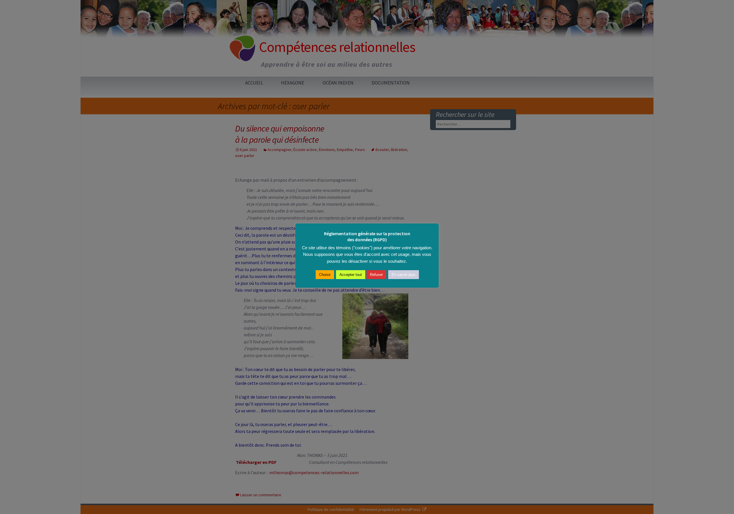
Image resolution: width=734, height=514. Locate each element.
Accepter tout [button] (350, 274)
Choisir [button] (325, 274)
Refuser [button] (376, 274)
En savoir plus (403, 274)
